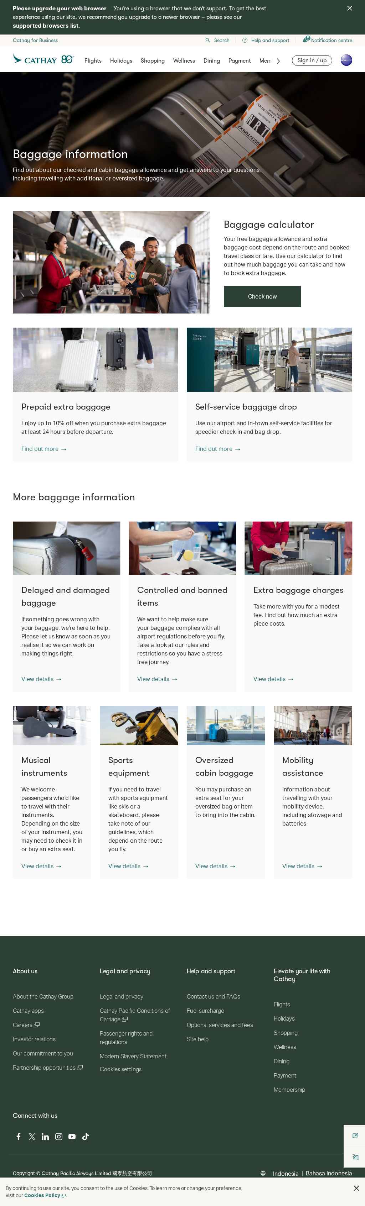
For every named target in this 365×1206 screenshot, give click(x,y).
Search (222, 40)
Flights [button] (93, 61)
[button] (43, 448)
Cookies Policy (42, 1195)
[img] (349, 8)
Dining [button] (212, 61)
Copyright (24, 1173)
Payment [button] (239, 61)
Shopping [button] (153, 61)
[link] (111, 262)
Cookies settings (121, 1069)
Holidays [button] (121, 61)
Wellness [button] (184, 61)
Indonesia (286, 1173)
